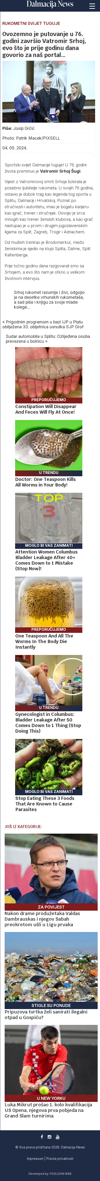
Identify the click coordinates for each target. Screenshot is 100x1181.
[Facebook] (41, 1136)
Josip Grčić (24, 128)
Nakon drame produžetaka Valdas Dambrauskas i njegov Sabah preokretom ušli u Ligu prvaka (42, 919)
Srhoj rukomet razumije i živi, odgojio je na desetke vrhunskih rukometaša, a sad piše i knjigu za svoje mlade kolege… (49, 299)
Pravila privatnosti (59, 1159)
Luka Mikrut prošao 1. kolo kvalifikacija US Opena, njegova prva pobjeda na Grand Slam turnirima (48, 1110)
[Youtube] (57, 1136)
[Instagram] (49, 1136)
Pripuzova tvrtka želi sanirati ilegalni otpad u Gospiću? (46, 1014)
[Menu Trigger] (92, 6)
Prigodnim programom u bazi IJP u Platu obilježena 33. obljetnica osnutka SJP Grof (42, 324)
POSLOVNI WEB (60, 1173)
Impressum (35, 1159)
